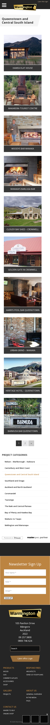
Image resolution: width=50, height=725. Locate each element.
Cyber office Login (43, 1)
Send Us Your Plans (34, 674)
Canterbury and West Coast (17, 468)
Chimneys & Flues (10, 678)
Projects (7, 694)
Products (8, 667)
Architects (31, 671)
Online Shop (8, 713)
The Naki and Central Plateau (18, 506)
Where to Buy (9, 710)
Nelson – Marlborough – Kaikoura (20, 461)
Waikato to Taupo (13, 519)
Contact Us (9, 706)
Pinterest (35, 549)
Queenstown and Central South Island (22, 474)
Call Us (44, 719)
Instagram (21, 549)
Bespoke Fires (33, 667)
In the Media (31, 697)
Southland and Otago (14, 481)
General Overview (34, 694)
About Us (31, 690)
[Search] (46, 5)
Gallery (7, 690)
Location (26, 719)
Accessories (8, 681)
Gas (5, 674)
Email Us (35, 719)
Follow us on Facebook (14, 549)
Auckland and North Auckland (18, 487)
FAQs (28, 701)
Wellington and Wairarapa (16, 525)
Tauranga (9, 500)
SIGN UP (8, 598)
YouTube (28, 549)
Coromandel (10, 493)
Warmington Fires (22, 722)
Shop (5, 684)
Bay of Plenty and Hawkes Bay (18, 512)
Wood (5, 671)
